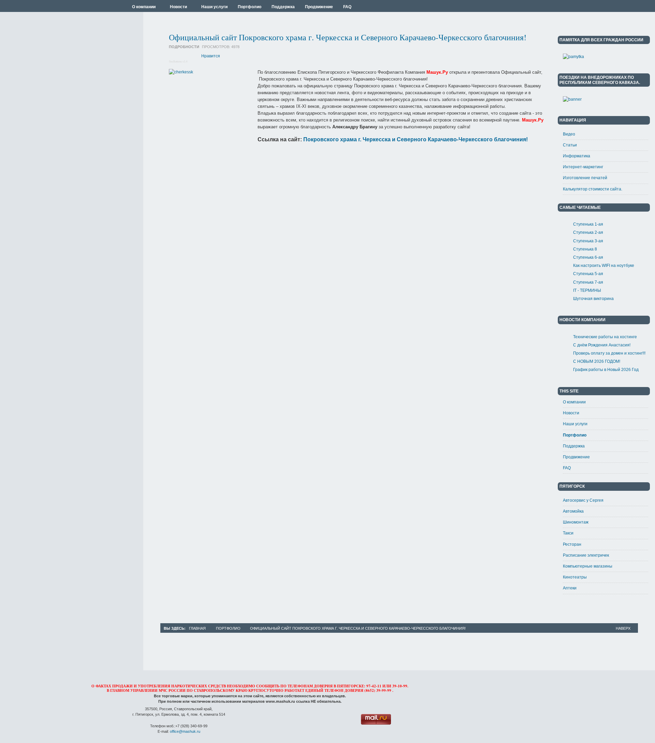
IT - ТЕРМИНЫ (587, 290)
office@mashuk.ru (185, 731)
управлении (144, 690)
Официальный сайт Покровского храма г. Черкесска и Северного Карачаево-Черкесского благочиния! (347, 37)
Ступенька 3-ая (588, 241)
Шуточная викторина (593, 298)
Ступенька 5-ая (588, 273)
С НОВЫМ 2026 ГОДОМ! (596, 361)
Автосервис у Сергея (583, 500)
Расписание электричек (586, 555)
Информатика (576, 156)
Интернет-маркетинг (583, 167)
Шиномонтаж (575, 522)
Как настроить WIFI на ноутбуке (603, 265)
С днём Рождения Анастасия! (601, 345)
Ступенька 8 (585, 249)
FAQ (567, 468)
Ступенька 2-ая (588, 232)
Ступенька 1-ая (588, 224)
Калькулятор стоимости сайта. (592, 189)
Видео (569, 134)
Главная (197, 628)
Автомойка (573, 511)
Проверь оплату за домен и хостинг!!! (609, 353)
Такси (568, 533)
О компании (574, 402)
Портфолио (574, 435)
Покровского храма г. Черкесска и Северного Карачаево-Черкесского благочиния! (415, 139)
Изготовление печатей (585, 177)
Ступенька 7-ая (588, 282)
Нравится (210, 56)
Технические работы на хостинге (605, 336)
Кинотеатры (575, 577)
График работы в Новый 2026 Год (606, 369)
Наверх (623, 628)
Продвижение (576, 457)
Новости (571, 413)
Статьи (570, 145)
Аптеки (570, 588)
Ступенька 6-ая (588, 257)
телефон (334, 690)
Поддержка (574, 446)
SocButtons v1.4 (178, 61)
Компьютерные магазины (587, 566)
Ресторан (572, 544)
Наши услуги (575, 423)
